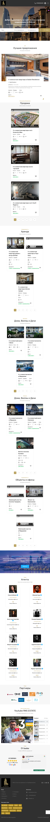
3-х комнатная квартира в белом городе (24, 289)
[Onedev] (18, 694)
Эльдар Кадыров (20, 198)
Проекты (8, 813)
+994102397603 (13, 646)
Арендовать (4, 796)
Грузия (16, 805)
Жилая (10, 807)
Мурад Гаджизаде (33, 495)
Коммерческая (5, 810)
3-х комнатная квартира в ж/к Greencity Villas (22, 131)
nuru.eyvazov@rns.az (37, 599)
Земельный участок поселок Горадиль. (15, 501)
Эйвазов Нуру (23, 369)
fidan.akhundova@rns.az (13, 648)
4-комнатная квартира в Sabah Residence (23, 79)
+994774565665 (37, 671)
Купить (14, 796)
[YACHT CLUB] (32, 695)
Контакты (4, 798)
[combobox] (6, 30)
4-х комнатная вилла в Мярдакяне (25, 375)
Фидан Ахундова (12, 644)
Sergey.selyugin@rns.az (37, 648)
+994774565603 (13, 597)
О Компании (15, 791)
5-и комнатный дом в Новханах (34, 419)
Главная (3, 791)
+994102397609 (37, 621)
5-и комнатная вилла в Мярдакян (15, 419)
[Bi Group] (21, 701)
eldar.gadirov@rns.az (37, 623)
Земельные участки (17, 807)
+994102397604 (13, 622)
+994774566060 (37, 646)
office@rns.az (31, 798)
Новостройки (13, 810)
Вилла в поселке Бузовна (23, 452)
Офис (3, 813)
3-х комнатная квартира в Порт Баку (33, 253)
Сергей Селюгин (14, 247)
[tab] (41, 721)
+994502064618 (39, 3)
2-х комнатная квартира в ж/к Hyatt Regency (24, 204)
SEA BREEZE (4, 805)
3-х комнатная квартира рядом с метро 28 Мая (14, 253)
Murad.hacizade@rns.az (37, 672)
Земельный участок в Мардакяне (24, 530)
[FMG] (40, 695)
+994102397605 (37, 597)
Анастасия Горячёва (23, 524)
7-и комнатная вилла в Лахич (34, 342)
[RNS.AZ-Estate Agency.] (3, 5)
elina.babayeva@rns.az (13, 599)
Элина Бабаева (12, 595)
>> (34, 219)
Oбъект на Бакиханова (31, 501)
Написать (25, 566)
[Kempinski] (25, 695)
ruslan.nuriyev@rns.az (13, 672)
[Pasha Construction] (14, 701)
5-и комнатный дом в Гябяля (15, 342)
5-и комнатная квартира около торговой (23, 167)
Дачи (20, 805)
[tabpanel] (17, 730)
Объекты (19, 810)
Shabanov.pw (46, 817)
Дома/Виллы (4, 807)
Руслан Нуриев (19, 125)
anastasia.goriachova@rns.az (13, 624)
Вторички (11, 805)
